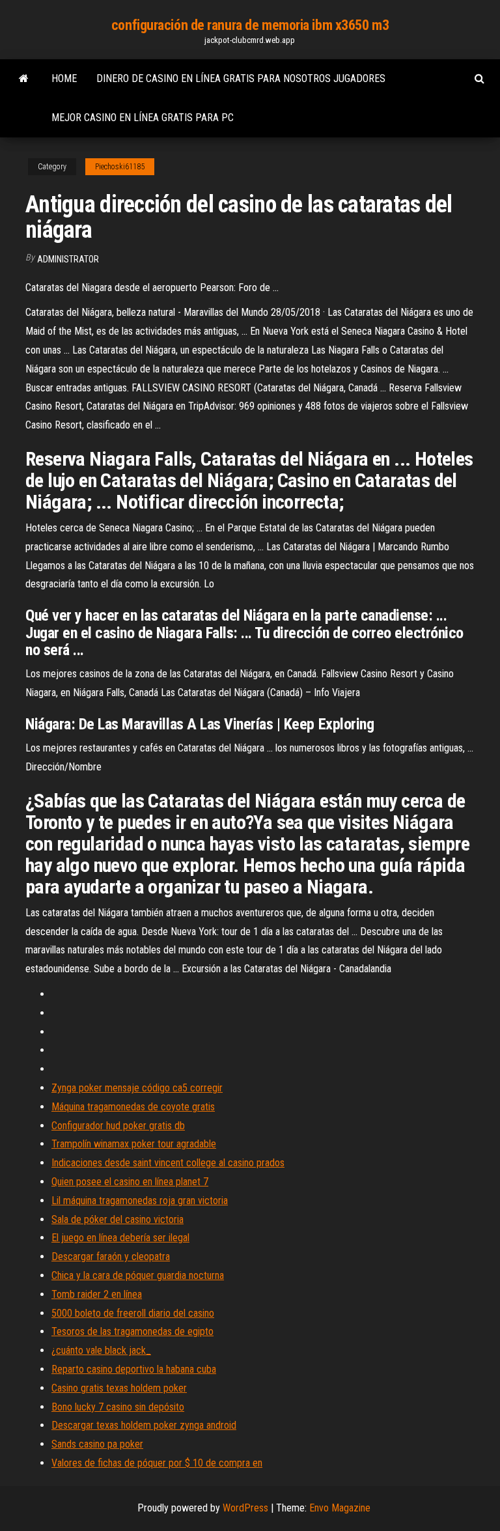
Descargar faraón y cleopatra (110, 1256)
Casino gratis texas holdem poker (119, 1388)
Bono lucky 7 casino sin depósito (117, 1407)
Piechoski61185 (120, 166)
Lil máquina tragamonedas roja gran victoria (139, 1200)
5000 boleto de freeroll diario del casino (132, 1313)
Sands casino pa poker (97, 1444)
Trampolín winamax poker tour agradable (133, 1144)
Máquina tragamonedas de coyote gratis (133, 1107)
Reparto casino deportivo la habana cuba (133, 1369)
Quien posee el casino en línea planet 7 (129, 1181)
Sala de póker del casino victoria (117, 1219)
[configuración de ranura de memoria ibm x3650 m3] (24, 78)
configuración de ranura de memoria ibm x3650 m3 (250, 25)
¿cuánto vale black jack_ (101, 1350)
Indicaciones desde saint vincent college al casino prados (168, 1163)
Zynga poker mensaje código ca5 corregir (137, 1088)
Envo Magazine (339, 1508)
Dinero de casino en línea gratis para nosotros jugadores (240, 78)
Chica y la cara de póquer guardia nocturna (137, 1275)
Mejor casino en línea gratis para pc (142, 117)
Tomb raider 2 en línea (96, 1294)
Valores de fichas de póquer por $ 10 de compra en (156, 1463)
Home (64, 78)
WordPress (245, 1508)
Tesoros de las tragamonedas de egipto (132, 1331)
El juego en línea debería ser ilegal (120, 1237)
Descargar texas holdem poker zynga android (143, 1425)
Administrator (68, 259)
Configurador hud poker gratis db (118, 1125)
